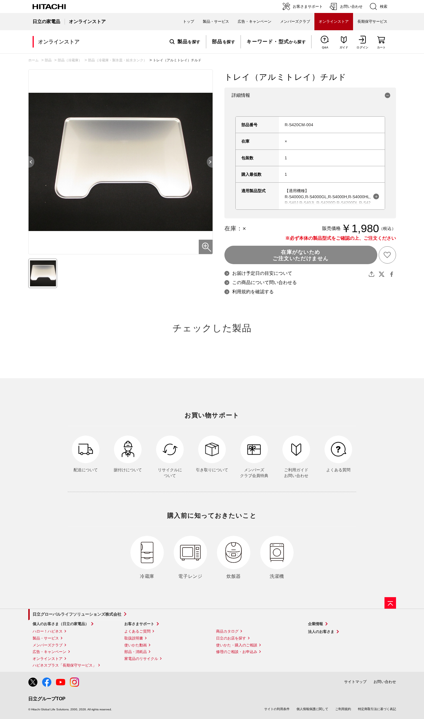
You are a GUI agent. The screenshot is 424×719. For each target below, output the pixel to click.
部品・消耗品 (135, 652)
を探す (188, 41)
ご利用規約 (343, 709)
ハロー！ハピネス (48, 631)
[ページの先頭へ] (390, 603)
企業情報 (315, 624)
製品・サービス (46, 638)
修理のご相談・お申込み (236, 652)
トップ (188, 21)
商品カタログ (227, 631)
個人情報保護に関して (312, 709)
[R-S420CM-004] (42, 273)
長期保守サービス (372, 21)
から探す (276, 41)
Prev (28, 162)
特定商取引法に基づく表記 (377, 709)
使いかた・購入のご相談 (236, 645)
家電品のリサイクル (141, 658)
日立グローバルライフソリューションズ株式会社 (77, 614)
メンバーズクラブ (295, 21)
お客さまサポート (139, 624)
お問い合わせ (385, 682)
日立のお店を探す (231, 638)
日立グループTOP (46, 698)
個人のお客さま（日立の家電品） (61, 624)
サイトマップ (355, 682)
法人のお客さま (321, 631)
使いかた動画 (135, 645)
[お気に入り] (387, 255)
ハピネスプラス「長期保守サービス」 (64, 665)
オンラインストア (48, 658)
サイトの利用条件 (277, 709)
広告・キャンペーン (49, 652)
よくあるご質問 (137, 631)
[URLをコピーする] (371, 274)
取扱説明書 (133, 638)
